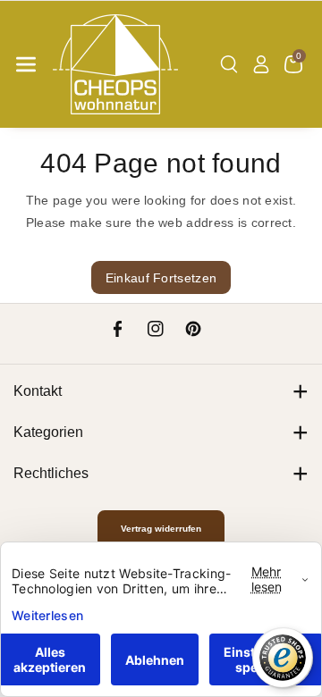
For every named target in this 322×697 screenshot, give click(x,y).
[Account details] (261, 64)
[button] (26, 64)
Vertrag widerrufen (161, 528)
